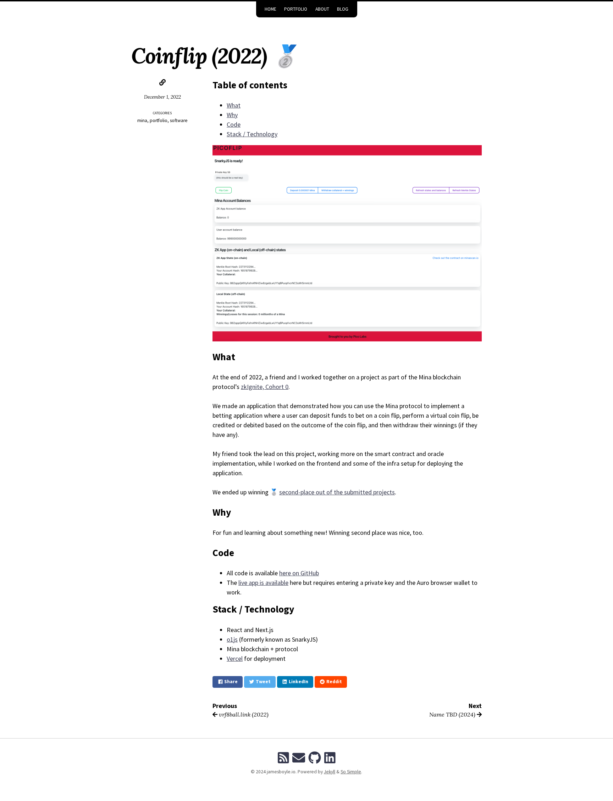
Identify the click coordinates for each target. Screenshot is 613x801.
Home (270, 9)
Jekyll (329, 772)
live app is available (263, 582)
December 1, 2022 (162, 97)
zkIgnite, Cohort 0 (264, 387)
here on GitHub (299, 573)
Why (232, 115)
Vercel (235, 658)
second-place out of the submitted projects (337, 492)
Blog (342, 9)
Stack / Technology (252, 134)
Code (234, 124)
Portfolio (295, 9)
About (322, 9)
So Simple (351, 772)
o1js (232, 639)
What (234, 105)
